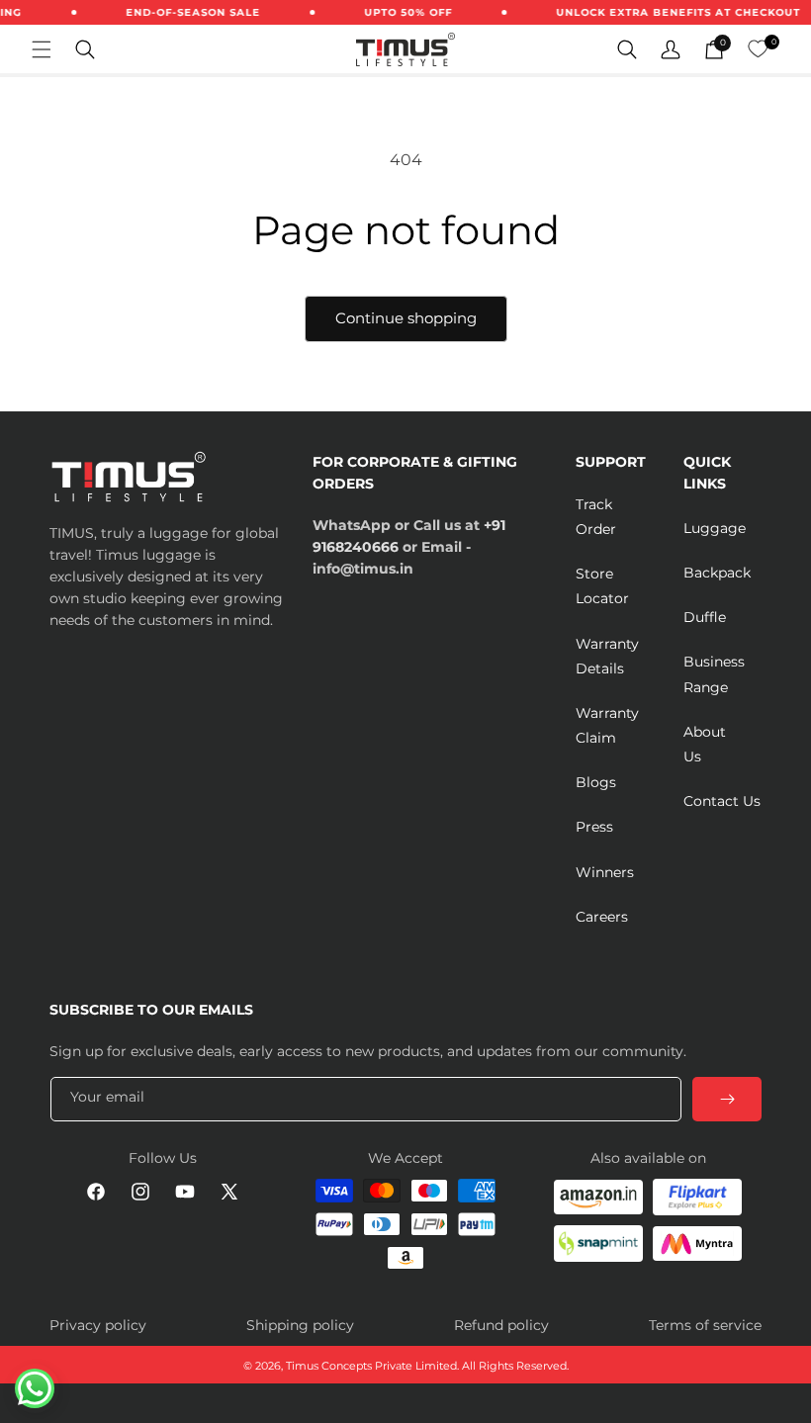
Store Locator (602, 586)
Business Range (714, 674)
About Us (704, 744)
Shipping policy (300, 1325)
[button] (41, 49)
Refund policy (501, 1325)
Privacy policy (97, 1325)
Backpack (717, 572)
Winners (605, 872)
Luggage (714, 528)
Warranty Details (607, 656)
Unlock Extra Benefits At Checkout (670, 12)
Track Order (596, 516)
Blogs (596, 782)
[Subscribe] (727, 1099)
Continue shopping (406, 318)
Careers (602, 917)
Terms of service (705, 1325)
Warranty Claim (607, 725)
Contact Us (722, 801)
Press (594, 827)
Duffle (704, 617)
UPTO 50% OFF (400, 12)
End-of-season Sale (185, 12)
